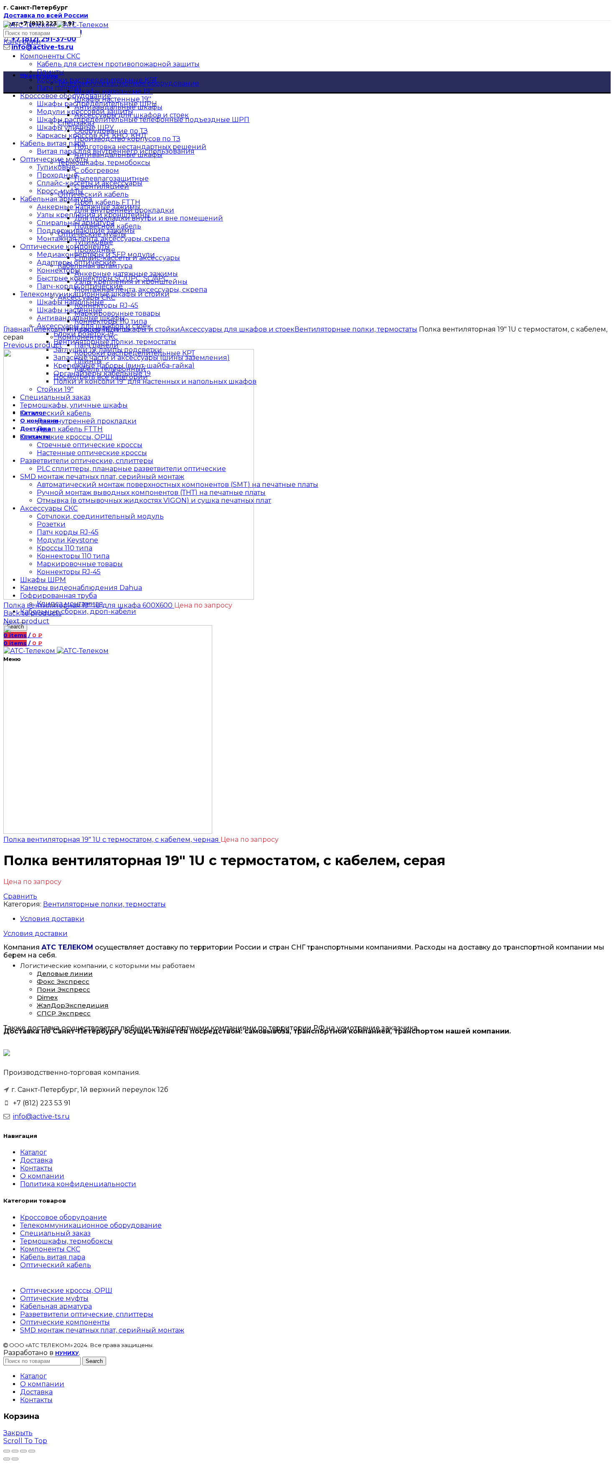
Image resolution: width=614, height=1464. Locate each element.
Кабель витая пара (52, 1257)
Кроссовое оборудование (65, 96)
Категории (22, 42)
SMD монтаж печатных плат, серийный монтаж (102, 1330)
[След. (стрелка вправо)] (15, 1459)
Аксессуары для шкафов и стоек (237, 329)
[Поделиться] (15, 1451)
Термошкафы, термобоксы (66, 1241)
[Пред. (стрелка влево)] (6, 1459)
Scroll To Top (25, 1441)
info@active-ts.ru (41, 1116)
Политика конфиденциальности (78, 1184)
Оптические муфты (54, 1298)
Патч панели (59, 88)
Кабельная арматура (56, 1306)
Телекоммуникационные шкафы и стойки (105, 329)
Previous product (32, 345)
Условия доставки (52, 919)
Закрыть (18, 1433)
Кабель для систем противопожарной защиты (118, 64)
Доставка (36, 1160)
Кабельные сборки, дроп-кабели (78, 611)
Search (94, 1361)
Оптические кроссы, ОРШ (66, 1290)
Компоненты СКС (50, 56)
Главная (16, 329)
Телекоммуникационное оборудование (91, 1225)
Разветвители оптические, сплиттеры (86, 1314)
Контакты (36, 1168)
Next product (26, 621)
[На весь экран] (23, 1451)
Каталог (33, 1152)
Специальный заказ (55, 1233)
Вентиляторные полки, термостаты (355, 329)
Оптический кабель (55, 1265)
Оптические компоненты (65, 1322)
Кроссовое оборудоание (63, 1217)
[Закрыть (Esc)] (6, 1451)
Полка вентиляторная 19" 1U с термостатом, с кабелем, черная (112, 839)
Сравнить (20, 896)
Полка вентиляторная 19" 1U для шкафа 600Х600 (88, 605)
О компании (42, 1176)
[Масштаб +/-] (31, 1451)
